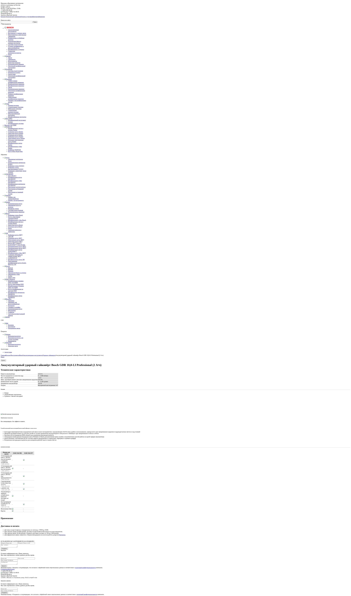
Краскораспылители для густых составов (15, 338)
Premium (10, 271)
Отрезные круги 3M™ (15, 238)
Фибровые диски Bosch (15, 215)
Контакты (62, 535)
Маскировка (12, 310)
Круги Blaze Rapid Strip (15, 151)
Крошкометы (12, 341)
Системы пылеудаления (15, 44)
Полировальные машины (16, 64)
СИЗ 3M (10, 236)
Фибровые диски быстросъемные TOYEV (15, 168)
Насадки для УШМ (10, 125)
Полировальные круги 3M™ (17, 246)
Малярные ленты (13, 208)
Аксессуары (12, 74)
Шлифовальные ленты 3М (16, 259)
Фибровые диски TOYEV (16, 166)
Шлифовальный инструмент (17, 120)
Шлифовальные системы (16, 123)
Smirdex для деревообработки (13, 198)
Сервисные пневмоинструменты (14, 52)
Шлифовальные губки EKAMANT (15, 181)
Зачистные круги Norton (15, 133)
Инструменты (15, 355)
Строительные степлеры (15, 107)
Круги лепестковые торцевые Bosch (14, 217)
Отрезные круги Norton (15, 135)
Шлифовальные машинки (16, 85)
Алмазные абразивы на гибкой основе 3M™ (15, 255)
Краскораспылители (14, 336)
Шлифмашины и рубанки (16, 49)
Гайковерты (11, 59)
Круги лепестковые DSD (16, 284)
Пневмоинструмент (14, 72)
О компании (4, 569)
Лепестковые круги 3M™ (16, 240)
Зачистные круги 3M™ (15, 241)
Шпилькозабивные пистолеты (14, 114)
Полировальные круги (15, 203)
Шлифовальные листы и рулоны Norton (15, 129)
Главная (3, 355)
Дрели (10, 58)
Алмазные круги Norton (15, 132)
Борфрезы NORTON (14, 150)
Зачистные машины (14, 62)
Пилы (10, 54)
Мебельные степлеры (14, 109)
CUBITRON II (12, 258)
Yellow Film (11, 277)
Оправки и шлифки (14, 307)
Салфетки (11, 312)
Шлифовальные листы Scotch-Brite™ (15, 250)
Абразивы (11, 300)
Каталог (8, 355)
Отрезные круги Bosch (15, 226)
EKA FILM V (12, 176)
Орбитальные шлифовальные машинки (16, 98)
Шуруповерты (12, 61)
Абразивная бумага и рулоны (17, 273)
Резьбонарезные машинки (16, 84)
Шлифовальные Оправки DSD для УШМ (16, 286)
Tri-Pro (10, 276)
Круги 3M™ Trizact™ (15, 243)
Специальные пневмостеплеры (13, 111)
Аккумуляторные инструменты (13, 30)
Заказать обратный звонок (9, 15)
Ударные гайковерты (49, 355)
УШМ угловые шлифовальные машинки (16, 81)
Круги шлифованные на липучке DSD (15, 290)
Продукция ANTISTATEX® (17, 187)
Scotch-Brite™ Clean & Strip (16, 245)
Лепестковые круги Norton (16, 138)
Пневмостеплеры (13, 105)
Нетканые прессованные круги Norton (15, 140)
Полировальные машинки (16, 89)
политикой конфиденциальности (85, 567)
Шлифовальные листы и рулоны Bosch (15, 222)
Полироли (11, 305)
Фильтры (11, 325)
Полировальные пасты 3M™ (17, 248)
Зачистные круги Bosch (15, 225)
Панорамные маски (14, 328)
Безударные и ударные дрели (17, 33)
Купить (3, 360)
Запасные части (13, 346)
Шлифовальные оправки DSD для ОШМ (15, 281)
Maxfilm (10, 269)
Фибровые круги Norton (15, 136)
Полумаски (11, 326)
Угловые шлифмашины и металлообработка (16, 47)
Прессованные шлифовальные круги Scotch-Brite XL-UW (17, 262)
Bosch (21, 355)
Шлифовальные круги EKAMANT (15, 178)
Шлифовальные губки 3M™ (17, 253)
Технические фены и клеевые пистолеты (14, 42)
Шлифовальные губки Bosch (17, 220)
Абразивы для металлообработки (14, 303)
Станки (10, 122)
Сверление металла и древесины (14, 230)
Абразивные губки (14, 274)
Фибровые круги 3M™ (15, 235)
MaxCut (10, 268)
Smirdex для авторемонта (16, 200)
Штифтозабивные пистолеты (17, 117)
